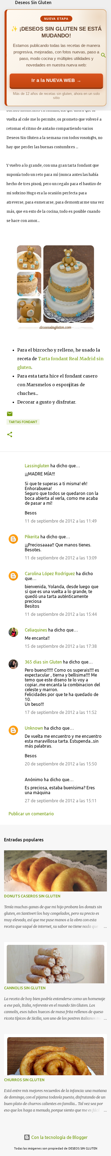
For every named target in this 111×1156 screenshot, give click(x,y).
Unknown (34, 728)
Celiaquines (36, 629)
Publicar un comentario (31, 813)
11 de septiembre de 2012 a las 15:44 (61, 614)
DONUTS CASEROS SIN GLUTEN (32, 896)
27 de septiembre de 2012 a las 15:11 (61, 800)
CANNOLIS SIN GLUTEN (25, 988)
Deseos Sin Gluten (33, 2)
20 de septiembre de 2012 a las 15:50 (61, 763)
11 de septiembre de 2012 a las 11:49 (61, 521)
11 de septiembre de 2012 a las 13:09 (61, 557)
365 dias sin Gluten (43, 661)
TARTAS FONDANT (23, 422)
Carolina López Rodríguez (50, 573)
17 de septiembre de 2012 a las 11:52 (61, 712)
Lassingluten (37, 465)
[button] (9, 435)
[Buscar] (103, 55)
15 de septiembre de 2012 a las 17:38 (61, 646)
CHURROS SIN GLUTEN (24, 1080)
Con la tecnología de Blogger (59, 1137)
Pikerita (32, 536)
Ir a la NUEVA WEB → (56, 80)
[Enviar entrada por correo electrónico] (9, 416)
